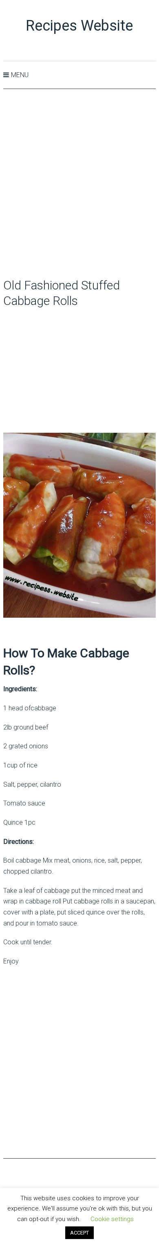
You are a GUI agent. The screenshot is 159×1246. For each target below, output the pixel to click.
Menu (20, 75)
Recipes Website (79, 25)
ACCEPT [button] (79, 1233)
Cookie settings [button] (112, 1219)
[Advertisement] (79, 184)
